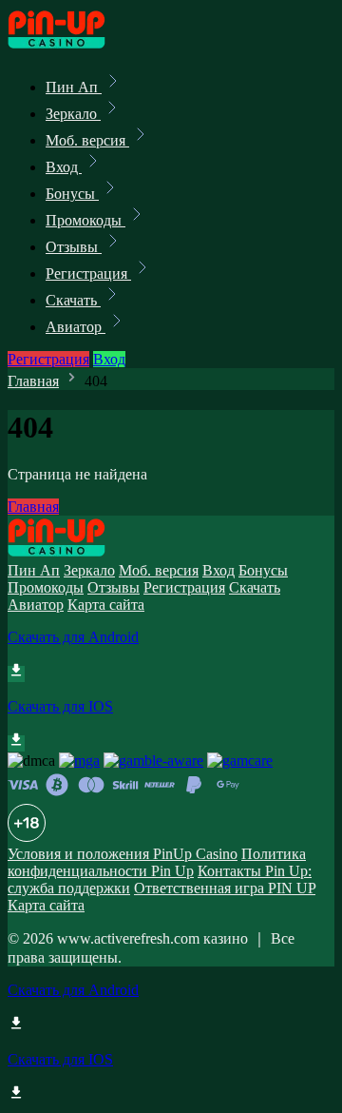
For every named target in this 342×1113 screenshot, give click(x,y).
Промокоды (85, 220)
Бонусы (72, 194)
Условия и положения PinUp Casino (123, 854)
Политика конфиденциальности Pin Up (157, 862)
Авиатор (75, 327)
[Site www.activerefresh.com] (72, 45)
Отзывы (74, 247)
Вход (64, 167)
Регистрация (88, 273)
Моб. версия (87, 140)
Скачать (73, 300)
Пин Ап (74, 87)
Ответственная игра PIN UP (224, 888)
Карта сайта (105, 604)
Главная (33, 381)
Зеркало (73, 114)
